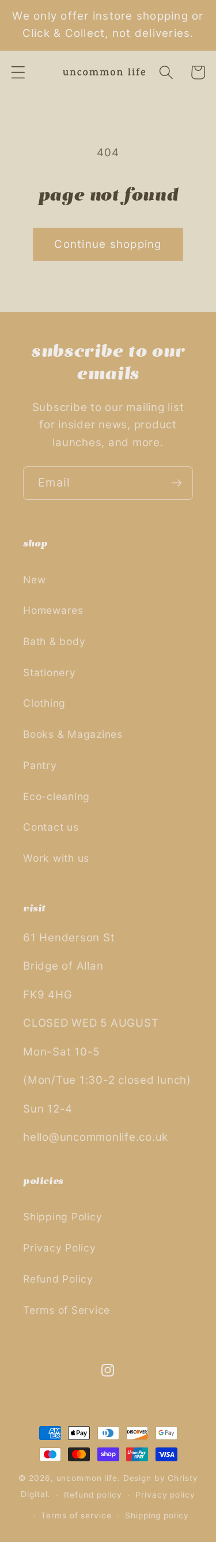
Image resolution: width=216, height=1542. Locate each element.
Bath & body (54, 641)
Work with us (56, 858)
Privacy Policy (59, 1248)
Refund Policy (58, 1279)
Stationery (49, 672)
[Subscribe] (176, 483)
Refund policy (93, 1494)
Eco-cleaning (56, 796)
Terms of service (76, 1515)
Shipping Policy (62, 1217)
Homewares (53, 610)
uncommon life (87, 1478)
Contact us (51, 827)
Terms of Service (66, 1310)
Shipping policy (156, 1515)
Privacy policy (165, 1494)
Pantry (40, 765)
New (34, 580)
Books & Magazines (73, 734)
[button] (18, 72)
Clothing (44, 703)
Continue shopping (107, 244)
